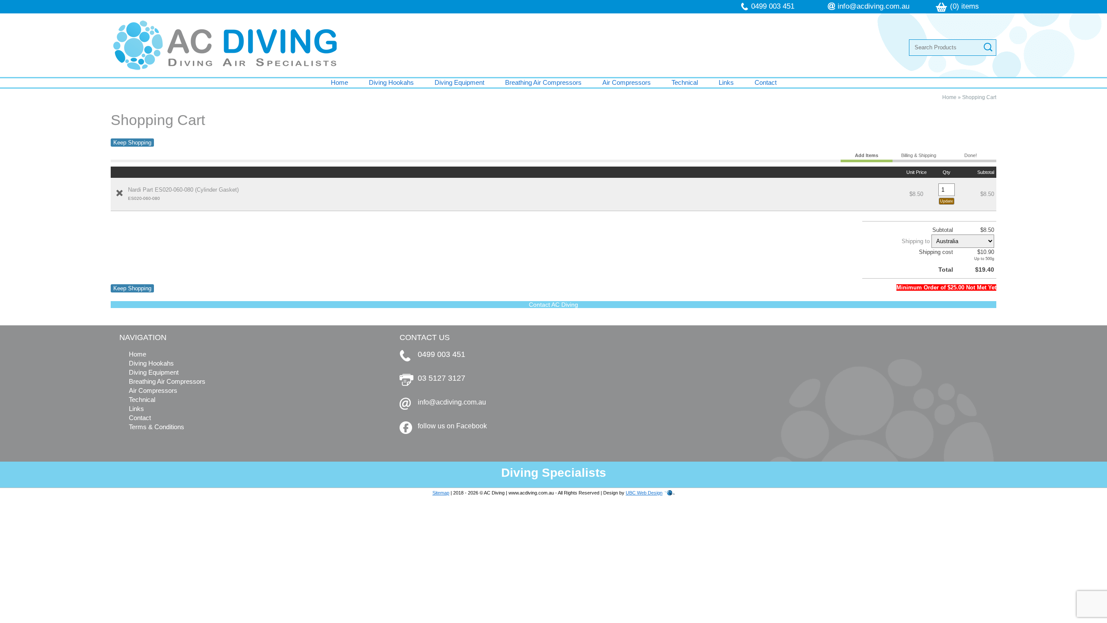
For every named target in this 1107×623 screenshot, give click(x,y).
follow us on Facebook (452, 426)
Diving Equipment (459, 82)
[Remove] (119, 193)
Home (339, 82)
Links (726, 82)
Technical (685, 82)
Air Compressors (626, 82)
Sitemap (440, 492)
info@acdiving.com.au (873, 6)
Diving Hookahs (391, 82)
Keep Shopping (132, 142)
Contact (766, 82)
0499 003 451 (772, 6)
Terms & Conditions (156, 426)
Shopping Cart (979, 97)
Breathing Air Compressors (543, 82)
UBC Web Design (644, 492)
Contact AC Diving (553, 304)
